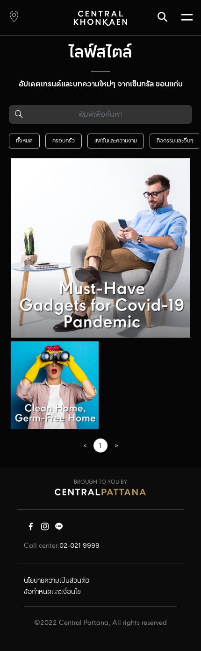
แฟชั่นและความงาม (115, 140)
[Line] (59, 529)
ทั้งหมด (24, 140)
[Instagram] (45, 529)
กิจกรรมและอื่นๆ (175, 140)
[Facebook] (31, 529)
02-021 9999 (79, 546)
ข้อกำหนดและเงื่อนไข (52, 592)
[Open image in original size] (100, 18)
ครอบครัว (63, 140)
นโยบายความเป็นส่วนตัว (56, 581)
